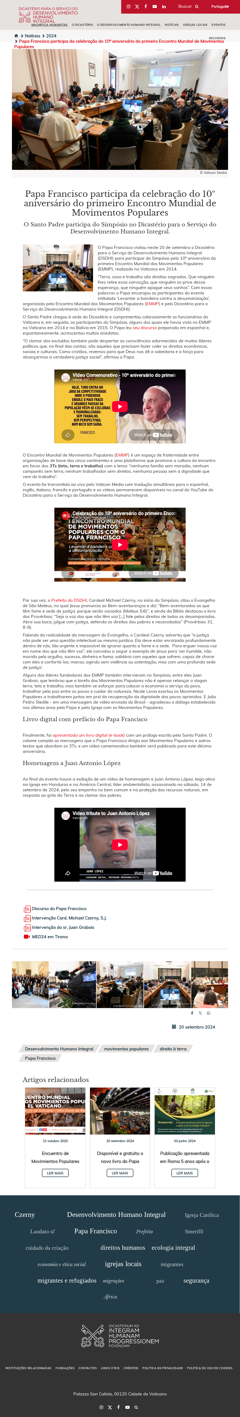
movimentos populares (126, 1048)
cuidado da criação (47, 1248)
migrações (113, 1281)
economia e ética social (62, 1264)
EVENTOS (219, 25)
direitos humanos (123, 1247)
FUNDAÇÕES (65, 1368)
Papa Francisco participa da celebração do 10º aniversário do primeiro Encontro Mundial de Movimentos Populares (119, 43)
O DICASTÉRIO (82, 25)
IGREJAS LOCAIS (195, 25)
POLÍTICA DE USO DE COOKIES (209, 1368)
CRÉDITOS (131, 1368)
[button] (25, 984)
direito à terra (173, 1048)
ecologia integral (173, 1247)
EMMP (152, 303)
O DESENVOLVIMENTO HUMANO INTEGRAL (129, 25)
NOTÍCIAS (172, 25)
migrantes (172, 1264)
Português (219, 6)
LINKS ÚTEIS (110, 1368)
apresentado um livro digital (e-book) (88, 735)
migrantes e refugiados (67, 1280)
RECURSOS (217, 38)
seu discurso (145, 327)
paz (160, 1281)
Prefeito (144, 1231)
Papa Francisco (40, 1058)
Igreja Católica (202, 1215)
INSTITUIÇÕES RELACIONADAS (29, 1368)
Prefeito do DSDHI (69, 600)
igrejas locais (123, 1264)
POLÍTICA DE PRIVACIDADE (162, 1368)
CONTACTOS (88, 1368)
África (110, 1297)
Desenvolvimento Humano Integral (59, 1048)
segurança (196, 1280)
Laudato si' (42, 1231)
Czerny (25, 1214)
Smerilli (194, 1231)
